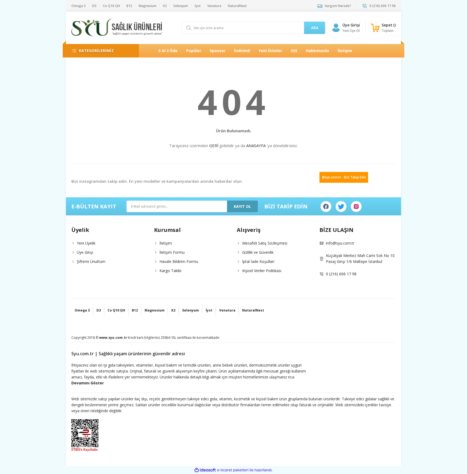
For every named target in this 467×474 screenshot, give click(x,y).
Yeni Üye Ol (351, 30)
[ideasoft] (205, 470)
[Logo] (116, 27)
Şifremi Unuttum (91, 261)
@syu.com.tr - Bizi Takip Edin (344, 177)
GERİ (213, 145)
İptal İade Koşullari (258, 261)
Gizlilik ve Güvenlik (257, 252)
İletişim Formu (172, 252)
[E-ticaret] (233, 470)
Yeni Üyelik (86, 243)
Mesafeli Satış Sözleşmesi (264, 243)
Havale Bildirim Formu (178, 261)
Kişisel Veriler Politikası (261, 270)
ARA (314, 27)
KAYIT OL (242, 206)
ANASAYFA (256, 145)
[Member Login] (336, 27)
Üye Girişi (351, 25)
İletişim (165, 243)
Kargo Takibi (170, 270)
